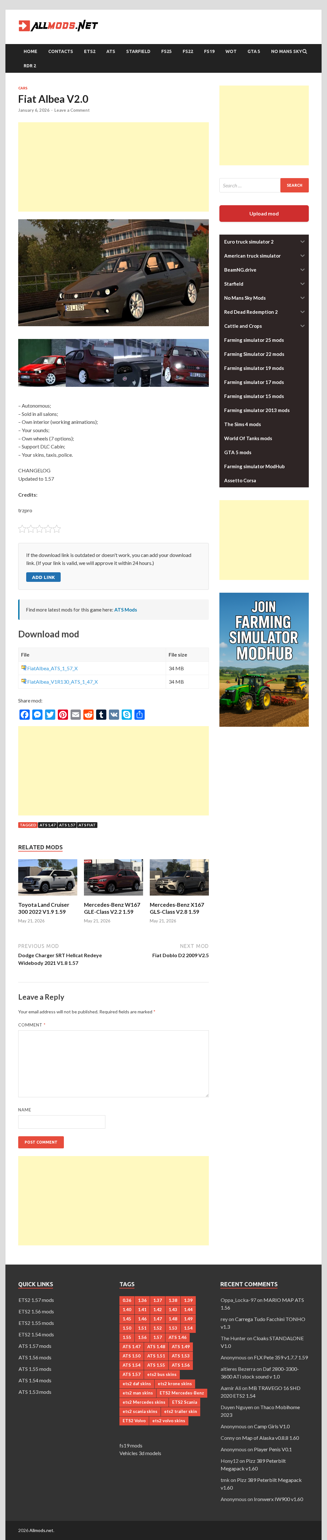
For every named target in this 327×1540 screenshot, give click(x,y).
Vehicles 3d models (140, 1453)
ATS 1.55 (156, 1365)
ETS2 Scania (184, 1402)
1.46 (142, 1318)
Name (24, 1109)
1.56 (142, 1337)
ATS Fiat (87, 825)
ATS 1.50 (132, 1355)
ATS (110, 51)
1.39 (188, 1300)
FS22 (188, 51)
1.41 (142, 1309)
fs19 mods (130, 1445)
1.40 (127, 1309)
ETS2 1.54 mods (36, 1334)
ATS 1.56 (181, 1365)
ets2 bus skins (162, 1374)
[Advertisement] (113, 167)
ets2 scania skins (140, 1411)
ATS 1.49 (181, 1346)
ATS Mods (125, 609)
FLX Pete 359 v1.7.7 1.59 (281, 1357)
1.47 (157, 1318)
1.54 (188, 1328)
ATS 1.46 (177, 1337)
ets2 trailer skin (180, 1411)
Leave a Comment (72, 110)
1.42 (157, 1309)
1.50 (127, 1328)
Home (30, 51)
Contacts (60, 51)
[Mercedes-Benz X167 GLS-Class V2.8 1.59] (179, 897)
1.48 (173, 1318)
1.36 (142, 1300)
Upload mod (264, 213)
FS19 (209, 51)
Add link (43, 577)
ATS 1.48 (156, 1346)
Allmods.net (41, 1530)
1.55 (127, 1337)
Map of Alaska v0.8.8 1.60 (270, 1438)
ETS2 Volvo (134, 1420)
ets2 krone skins (175, 1383)
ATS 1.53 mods (35, 1392)
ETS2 (89, 51)
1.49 (188, 1318)
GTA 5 (253, 51)
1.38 (173, 1300)
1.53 (173, 1328)
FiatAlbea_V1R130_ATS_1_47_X (62, 682)
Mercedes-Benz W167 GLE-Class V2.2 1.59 (112, 908)
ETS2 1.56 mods (36, 1311)
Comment (32, 1024)
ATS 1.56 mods (35, 1357)
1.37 (157, 1300)
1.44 (188, 1309)
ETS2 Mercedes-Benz (182, 1392)
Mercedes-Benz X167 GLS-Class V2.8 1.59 (177, 908)
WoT (231, 51)
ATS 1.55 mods (35, 1369)
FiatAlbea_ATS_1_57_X (52, 668)
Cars (22, 88)
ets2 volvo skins (168, 1420)
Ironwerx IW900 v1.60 (278, 1499)
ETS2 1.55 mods (36, 1323)
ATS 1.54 (132, 1365)
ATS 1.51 (156, 1355)
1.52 (157, 1328)
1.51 (142, 1328)
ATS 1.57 (67, 825)
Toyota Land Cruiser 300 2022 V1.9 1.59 (43, 908)
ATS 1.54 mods (35, 1380)
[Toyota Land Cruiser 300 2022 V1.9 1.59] (47, 897)
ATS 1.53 (181, 1355)
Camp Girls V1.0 (272, 1426)
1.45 (127, 1318)
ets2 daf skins (137, 1383)
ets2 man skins (138, 1392)
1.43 (173, 1309)
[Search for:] (264, 185)
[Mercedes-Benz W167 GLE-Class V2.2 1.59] (113, 897)
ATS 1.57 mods (35, 1346)
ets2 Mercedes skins (144, 1402)
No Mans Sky (286, 51)
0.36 (127, 1300)
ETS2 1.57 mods (36, 1300)
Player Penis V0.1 (273, 1449)
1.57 (157, 1337)
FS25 (166, 51)
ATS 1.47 (48, 825)
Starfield (138, 51)
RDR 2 (30, 65)
